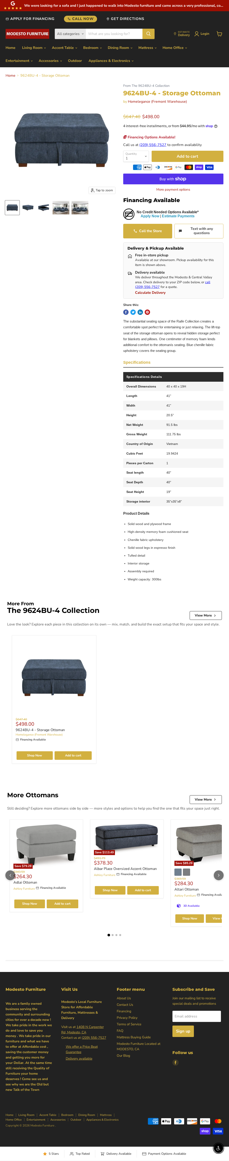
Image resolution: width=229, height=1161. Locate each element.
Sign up (183, 1031)
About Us (124, 998)
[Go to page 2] (113, 935)
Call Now (83, 18)
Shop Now (34, 755)
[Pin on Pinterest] (147, 312)
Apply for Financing (32, 19)
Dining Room (119, 47)
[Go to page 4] (120, 935)
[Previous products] (10, 875)
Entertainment (18, 60)
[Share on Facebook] (126, 312)
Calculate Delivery (150, 293)
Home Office (173, 47)
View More (203, 615)
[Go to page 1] (109, 935)
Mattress (146, 47)
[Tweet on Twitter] (133, 312)
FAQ (120, 1030)
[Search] (148, 34)
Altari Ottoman (186, 889)
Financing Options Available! (151, 137)
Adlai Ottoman (25, 882)
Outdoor (75, 60)
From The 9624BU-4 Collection (146, 86)
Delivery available (79, 1058)
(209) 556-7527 (152, 144)
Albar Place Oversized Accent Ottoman (125, 868)
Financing (124, 1011)
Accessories (49, 60)
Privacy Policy (127, 1017)
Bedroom (91, 47)
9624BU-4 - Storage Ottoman (40, 730)
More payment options (173, 190)
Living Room (32, 47)
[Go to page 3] (116, 935)
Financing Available (151, 200)
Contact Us (125, 1004)
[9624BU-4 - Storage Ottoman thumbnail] (12, 207)
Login (205, 33)
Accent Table (63, 47)
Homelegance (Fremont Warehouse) (157, 101)
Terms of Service (129, 1024)
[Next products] (219, 875)
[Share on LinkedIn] (140, 312)
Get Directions (127, 19)
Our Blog (123, 1055)
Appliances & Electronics (110, 60)
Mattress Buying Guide (134, 1037)
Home (10, 47)
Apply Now (150, 216)
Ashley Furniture (24, 889)
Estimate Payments (178, 216)
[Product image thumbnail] (28, 207)
